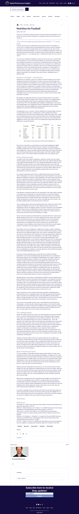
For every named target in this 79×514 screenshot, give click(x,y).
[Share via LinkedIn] (23, 433)
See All (67, 444)
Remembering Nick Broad (18, 459)
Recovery (44, 16)
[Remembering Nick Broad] (19, 452)
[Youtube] (68, 3)
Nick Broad (50, 426)
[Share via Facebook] (17, 433)
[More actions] (61, 25)
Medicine (29, 16)
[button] (67, 16)
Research (50, 16)
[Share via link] (26, 433)
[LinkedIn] (72, 3)
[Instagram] (74, 3)
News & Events (36, 16)
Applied (18, 16)
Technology (57, 16)
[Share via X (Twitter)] (20, 433)
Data (23, 16)
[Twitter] (70, 3)
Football (19, 426)
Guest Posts (34, 426)
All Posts (12, 16)
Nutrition (42, 426)
